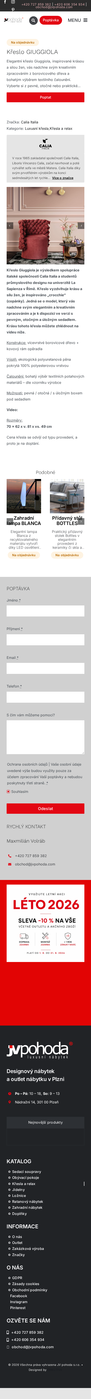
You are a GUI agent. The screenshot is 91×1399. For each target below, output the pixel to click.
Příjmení (15, 629)
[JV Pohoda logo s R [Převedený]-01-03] (14, 18)
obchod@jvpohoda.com (54, 7)
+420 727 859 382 (36, 4)
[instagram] (13, 2)
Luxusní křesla (37, 128)
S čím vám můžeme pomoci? (31, 715)
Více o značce (62, 178)
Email (13, 657)
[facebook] (5, 2)
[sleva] (45, 886)
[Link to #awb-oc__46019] (33, 20)
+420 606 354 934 (69, 4)
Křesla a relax (61, 128)
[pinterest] (13, 9)
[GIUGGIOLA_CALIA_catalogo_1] (45, 225)
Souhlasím (19, 791)
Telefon (14, 686)
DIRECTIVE (54, 1370)
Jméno (14, 600)
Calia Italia (29, 122)
